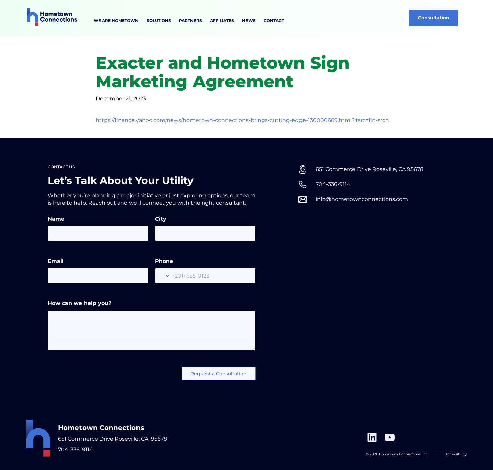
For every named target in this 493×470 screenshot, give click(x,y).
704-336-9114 (333, 184)
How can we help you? (79, 303)
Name (56, 219)
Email (56, 261)
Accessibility (456, 454)
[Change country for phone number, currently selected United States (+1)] (163, 276)
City (160, 219)
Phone (164, 261)
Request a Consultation (218, 374)
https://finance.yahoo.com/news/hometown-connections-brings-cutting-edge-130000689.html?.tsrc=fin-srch (242, 120)
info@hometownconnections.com (362, 199)
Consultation (433, 18)
